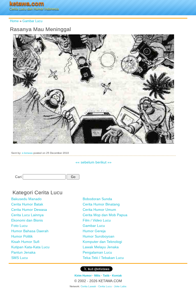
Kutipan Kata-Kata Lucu (30, 247)
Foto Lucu (19, 226)
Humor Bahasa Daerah (29, 231)
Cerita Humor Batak (27, 204)
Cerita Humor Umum (99, 210)
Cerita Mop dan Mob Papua (105, 215)
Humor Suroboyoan (98, 236)
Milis (97, 275)
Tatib (106, 275)
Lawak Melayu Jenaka (101, 247)
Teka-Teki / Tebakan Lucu (103, 258)
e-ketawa (27, 153)
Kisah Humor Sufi (25, 242)
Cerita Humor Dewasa (29, 210)
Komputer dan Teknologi (102, 242)
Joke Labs (120, 286)
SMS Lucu (19, 258)
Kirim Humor (83, 275)
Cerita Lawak (88, 286)
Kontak (117, 275)
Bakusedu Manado (26, 199)
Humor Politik (22, 236)
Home (14, 21)
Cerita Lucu (105, 286)
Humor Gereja (94, 231)
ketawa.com (26, 3)
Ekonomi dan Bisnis (27, 220)
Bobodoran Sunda (97, 199)
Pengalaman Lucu (97, 252)
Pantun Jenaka (23, 252)
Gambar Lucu (32, 21)
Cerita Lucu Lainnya (27, 215)
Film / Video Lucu (97, 220)
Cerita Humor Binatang (101, 204)
